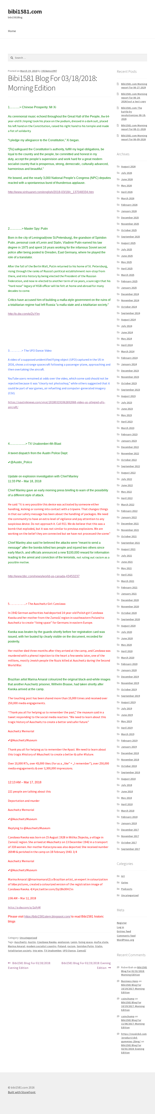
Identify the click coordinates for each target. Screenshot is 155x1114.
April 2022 (127, 498)
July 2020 (126, 632)
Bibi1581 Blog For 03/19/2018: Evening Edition (86, 965)
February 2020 (129, 664)
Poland (62, 946)
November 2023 (130, 377)
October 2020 (129, 613)
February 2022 (129, 511)
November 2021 (130, 530)
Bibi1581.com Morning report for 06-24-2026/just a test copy (134, 97)
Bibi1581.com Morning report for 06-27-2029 (134, 85)
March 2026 (127, 198)
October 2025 (129, 230)
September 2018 (130, 772)
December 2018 (130, 753)
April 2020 (127, 651)
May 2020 (126, 644)
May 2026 (126, 185)
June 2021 (127, 562)
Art (123, 876)
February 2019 (129, 740)
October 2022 (129, 460)
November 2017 (130, 836)
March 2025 (127, 275)
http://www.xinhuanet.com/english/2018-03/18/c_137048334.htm (51, 192)
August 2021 (128, 549)
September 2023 (130, 389)
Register (122, 923)
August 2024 (128, 319)
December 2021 (130, 523)
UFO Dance (69, 950)
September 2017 (130, 849)
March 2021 (127, 581)
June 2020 (127, 638)
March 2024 (127, 351)
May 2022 (126, 491)
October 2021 (129, 536)
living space (85, 942)
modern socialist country (41, 946)
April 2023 (127, 421)
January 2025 (129, 287)
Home (12, 31)
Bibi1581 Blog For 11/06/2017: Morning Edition (133, 1023)
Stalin (98, 946)
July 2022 (126, 479)
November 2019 (130, 683)
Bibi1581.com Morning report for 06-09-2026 (134, 137)
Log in (120, 927)
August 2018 (128, 778)
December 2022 (130, 447)
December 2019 (130, 676)
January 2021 (129, 593)
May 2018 (126, 798)
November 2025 (130, 223)
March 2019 (127, 734)
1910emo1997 (49, 71)
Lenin (74, 942)
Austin (32, 942)
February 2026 (129, 204)
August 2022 (128, 472)
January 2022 (129, 517)
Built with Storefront (22, 1092)
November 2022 (130, 453)
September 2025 (130, 236)
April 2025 (127, 268)
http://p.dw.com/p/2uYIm (24, 313)
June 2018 (127, 791)
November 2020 (130, 606)
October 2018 (129, 766)
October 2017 (129, 842)
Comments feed (126, 935)
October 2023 (129, 383)
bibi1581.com (25, 11)
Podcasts (126, 889)
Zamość (81, 950)
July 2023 (126, 402)
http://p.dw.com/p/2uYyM (24, 907)
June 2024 (127, 332)
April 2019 (127, 727)
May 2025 (126, 262)
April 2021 (127, 574)
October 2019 (129, 689)
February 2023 (129, 434)
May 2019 (126, 721)
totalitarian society (19, 950)
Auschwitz (20, 942)
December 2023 (130, 370)
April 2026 (127, 192)
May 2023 (126, 415)
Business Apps (129, 981)
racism (71, 946)
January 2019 (129, 746)
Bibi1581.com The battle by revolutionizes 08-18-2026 (133, 113)
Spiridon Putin (85, 946)
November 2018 (130, 759)
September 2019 (130, 696)
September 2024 (130, 313)
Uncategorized (28, 937)
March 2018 (127, 810)
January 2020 (129, 670)
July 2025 (126, 249)
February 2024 (129, 358)
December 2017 (130, 829)
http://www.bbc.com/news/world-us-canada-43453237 (44, 576)
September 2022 (130, 466)
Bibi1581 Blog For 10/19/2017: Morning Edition (133, 988)
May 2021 (126, 568)
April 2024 (127, 345)
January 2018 (129, 823)
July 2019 (126, 708)
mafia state (101, 942)
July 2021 (126, 555)
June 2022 (127, 485)
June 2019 (127, 715)
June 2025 (127, 256)
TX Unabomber (52, 950)
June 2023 (127, 408)
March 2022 (127, 504)
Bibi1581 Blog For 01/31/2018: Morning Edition (134, 971)
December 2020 (130, 600)
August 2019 (128, 702)
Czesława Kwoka (47, 942)
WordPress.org (125, 939)
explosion (63, 942)
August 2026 (128, 166)
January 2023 (129, 440)
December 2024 (130, 294)
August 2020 (128, 625)
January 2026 (129, 211)
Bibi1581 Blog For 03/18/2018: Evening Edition (29, 965)
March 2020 (127, 657)
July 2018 (126, 785)
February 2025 (129, 281)
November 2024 (130, 300)
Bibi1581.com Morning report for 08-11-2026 (134, 127)
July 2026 (126, 173)
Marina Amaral (16, 946)
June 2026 (127, 179)
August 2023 (128, 396)
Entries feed (124, 931)
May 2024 (126, 338)
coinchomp (127, 998)
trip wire (38, 950)
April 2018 (127, 804)
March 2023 (127, 428)
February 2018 (129, 817)
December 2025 (130, 217)
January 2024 (129, 364)
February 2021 (129, 587)
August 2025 (128, 243)
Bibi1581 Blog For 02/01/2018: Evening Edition (132, 1048)
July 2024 (126, 326)
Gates (124, 882)
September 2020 (130, 619)
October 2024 (129, 306)
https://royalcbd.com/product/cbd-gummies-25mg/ (134, 1037)
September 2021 (130, 542)
